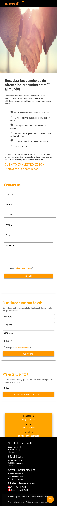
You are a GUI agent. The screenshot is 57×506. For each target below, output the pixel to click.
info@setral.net (28, 419)
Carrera (40, 497)
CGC (18, 497)
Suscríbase (29, 354)
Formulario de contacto (28, 435)
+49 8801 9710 (28, 427)
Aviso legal (12, 497)
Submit (28, 276)
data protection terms (23, 268)
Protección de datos (28, 497)
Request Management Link (28, 394)
